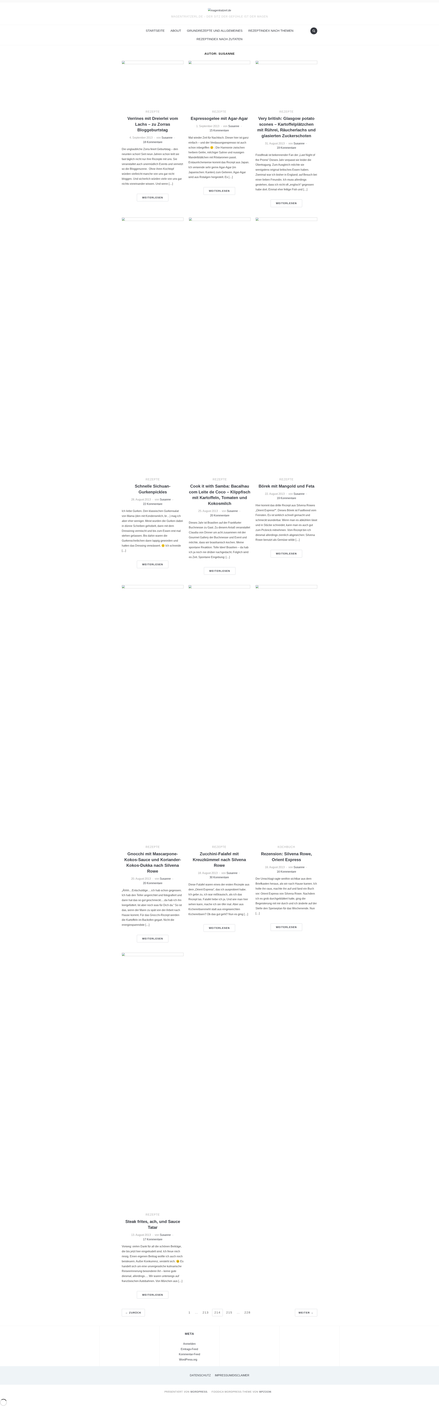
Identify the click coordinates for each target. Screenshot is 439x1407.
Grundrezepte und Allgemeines (214, 30)
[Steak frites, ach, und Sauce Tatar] (152, 1081)
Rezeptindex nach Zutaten (219, 39)
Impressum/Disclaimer (232, 1375)
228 (247, 1312)
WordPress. (199, 1391)
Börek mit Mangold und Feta (286, 486)
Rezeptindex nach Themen (270, 30)
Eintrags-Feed (189, 1349)
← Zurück (133, 1312)
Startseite (155, 30)
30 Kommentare (219, 877)
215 (229, 1312)
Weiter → (306, 1312)
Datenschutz (200, 1375)
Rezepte (153, 111)
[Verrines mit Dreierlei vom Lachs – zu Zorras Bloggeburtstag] (152, 83)
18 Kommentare (152, 142)
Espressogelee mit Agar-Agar (219, 118)
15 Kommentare (219, 130)
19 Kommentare (286, 147)
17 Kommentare (152, 1239)
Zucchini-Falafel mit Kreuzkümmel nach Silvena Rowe (219, 860)
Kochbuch (286, 847)
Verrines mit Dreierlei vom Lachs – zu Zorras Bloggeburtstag (152, 124)
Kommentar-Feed (189, 1354)
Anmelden (189, 1343)
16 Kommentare (286, 871)
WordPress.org (188, 1359)
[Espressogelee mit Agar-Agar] (219, 83)
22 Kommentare (152, 503)
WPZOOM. (265, 1391)
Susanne (167, 137)
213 (206, 1312)
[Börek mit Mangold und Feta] (286, 345)
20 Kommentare (219, 515)
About (175, 30)
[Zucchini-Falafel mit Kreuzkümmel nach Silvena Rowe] (219, 713)
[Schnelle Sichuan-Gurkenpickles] (152, 345)
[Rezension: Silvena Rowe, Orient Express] (286, 713)
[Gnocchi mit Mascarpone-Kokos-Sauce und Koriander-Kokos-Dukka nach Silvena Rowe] (152, 713)
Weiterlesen (152, 197)
